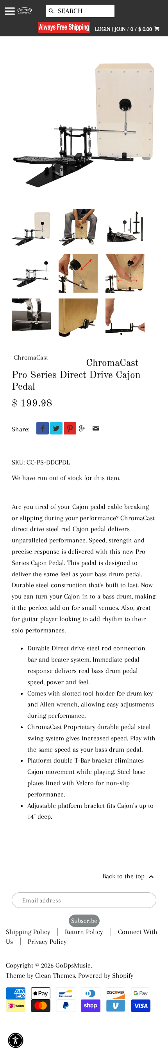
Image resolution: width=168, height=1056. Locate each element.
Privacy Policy (47, 941)
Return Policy (84, 932)
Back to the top (124, 876)
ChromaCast (31, 357)
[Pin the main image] (68, 429)
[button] (15, 1040)
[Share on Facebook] (40, 429)
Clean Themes (55, 975)
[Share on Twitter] (54, 429)
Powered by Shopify (105, 975)
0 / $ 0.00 (142, 29)
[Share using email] (95, 429)
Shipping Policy (28, 932)
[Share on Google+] (82, 429)
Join (120, 29)
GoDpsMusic (73, 965)
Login (102, 29)
